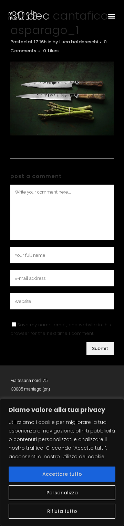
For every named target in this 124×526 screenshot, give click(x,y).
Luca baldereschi (78, 42)
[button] (111, 15)
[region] (62, 462)
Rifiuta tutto (62, 511)
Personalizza (62, 492)
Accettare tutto (62, 474)
